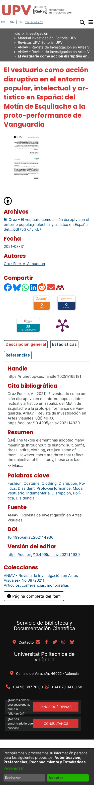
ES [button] (3, 22)
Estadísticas (64, 344)
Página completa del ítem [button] (36, 596)
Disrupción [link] (61, 493)
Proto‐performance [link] (54, 488)
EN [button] (21, 22)
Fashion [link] (15, 483)
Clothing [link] (49, 483)
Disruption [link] (68, 483)
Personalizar (14, 768)
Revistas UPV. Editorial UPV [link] (40, 42)
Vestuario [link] (16, 493)
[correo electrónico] (38, 642)
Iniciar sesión (34, 22)
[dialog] (47, 766)
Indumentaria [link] (38, 493)
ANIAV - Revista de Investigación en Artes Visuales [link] (55, 47)
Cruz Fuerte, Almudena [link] (24, 263)
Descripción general (26, 344)
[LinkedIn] (33, 287)
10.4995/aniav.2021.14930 (30, 537)
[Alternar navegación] (90, 22)
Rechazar (13, 778)
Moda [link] (77, 488)
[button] (82, 22)
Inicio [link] (16, 33)
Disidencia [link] (25, 498)
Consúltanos (56, 724)
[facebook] (46, 642)
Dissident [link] (26, 488)
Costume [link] (32, 483)
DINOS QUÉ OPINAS (55, 707)
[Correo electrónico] (51, 287)
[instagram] (63, 642)
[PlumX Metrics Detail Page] (62, 325)
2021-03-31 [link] (14, 246)
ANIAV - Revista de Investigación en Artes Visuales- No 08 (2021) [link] (55, 51)
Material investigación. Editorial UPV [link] (47, 38)
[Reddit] (42, 287)
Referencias (18, 355)
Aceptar (55, 778)
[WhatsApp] (25, 287)
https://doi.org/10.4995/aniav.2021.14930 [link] (44, 554)
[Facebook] (8, 287)
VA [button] (12, 22)
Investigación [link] (37, 33)
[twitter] (55, 642)
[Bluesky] (17, 287)
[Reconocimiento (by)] (8, 200)
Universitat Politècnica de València (44, 657)
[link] (41, 578)
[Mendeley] (60, 287)
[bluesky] (72, 642)
